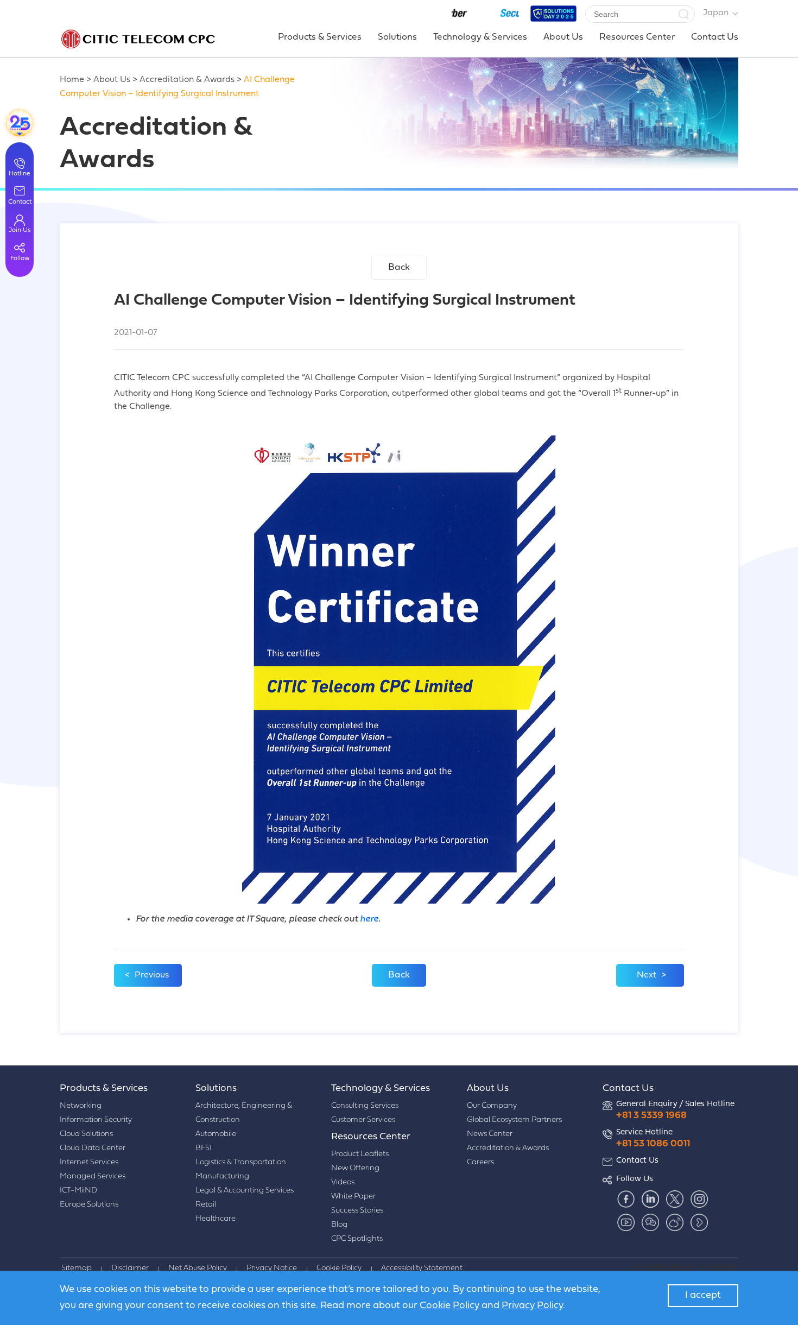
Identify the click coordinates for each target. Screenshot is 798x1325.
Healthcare (215, 1219)
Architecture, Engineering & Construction (243, 1113)
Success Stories (357, 1211)
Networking (81, 1106)
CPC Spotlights (357, 1239)
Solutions (397, 37)
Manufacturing (222, 1176)
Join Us (19, 230)
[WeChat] (650, 1222)
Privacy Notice (271, 1268)
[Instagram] (698, 1198)
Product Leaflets (360, 1154)
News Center (489, 1134)
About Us (563, 37)
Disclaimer (130, 1268)
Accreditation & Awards (187, 79)
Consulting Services (364, 1106)
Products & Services (320, 37)
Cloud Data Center (92, 1148)
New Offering (355, 1168)
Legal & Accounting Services (244, 1191)
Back (399, 267)
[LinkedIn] (650, 1198)
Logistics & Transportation (240, 1162)
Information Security (96, 1120)
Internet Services (89, 1162)
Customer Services (363, 1120)
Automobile (215, 1134)
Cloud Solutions (86, 1134)
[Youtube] (625, 1222)
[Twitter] (674, 1198)
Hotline (19, 174)
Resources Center (637, 37)
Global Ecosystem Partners (514, 1120)
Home (72, 79)
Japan (716, 13)
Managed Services (92, 1176)
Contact (19, 202)
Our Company (492, 1106)
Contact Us (714, 37)
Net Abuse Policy (197, 1268)
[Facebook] (625, 1198)
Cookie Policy (339, 1268)
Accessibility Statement (422, 1268)
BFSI (203, 1148)
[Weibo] (674, 1222)
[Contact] (19, 123)
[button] (683, 14)
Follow (19, 258)
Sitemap (76, 1268)
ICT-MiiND (78, 1191)
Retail (205, 1205)
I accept (703, 1295)
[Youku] (698, 1222)
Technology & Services (480, 37)
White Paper (353, 1196)
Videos (342, 1182)
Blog (339, 1225)
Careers (480, 1162)
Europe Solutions (89, 1205)
